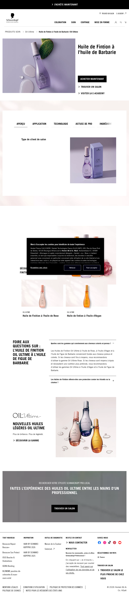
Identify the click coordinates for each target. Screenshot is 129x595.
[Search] (121, 22)
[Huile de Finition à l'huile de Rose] (42, 299)
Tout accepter (91, 268)
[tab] (20, 124)
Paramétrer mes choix (38, 268)
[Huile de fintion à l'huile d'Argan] (87, 299)
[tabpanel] (64, 156)
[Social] (99, 543)
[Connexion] (116, 22)
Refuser (72, 268)
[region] (65, 256)
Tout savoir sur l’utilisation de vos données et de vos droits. (80, 569)
